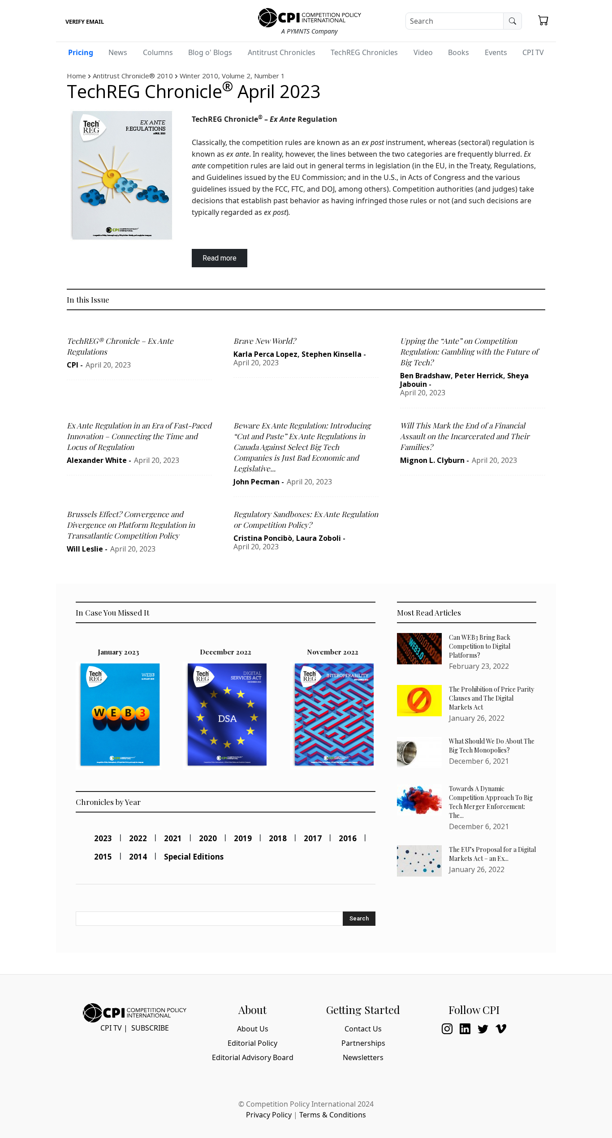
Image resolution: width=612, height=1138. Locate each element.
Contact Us (363, 1029)
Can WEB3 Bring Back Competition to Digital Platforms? (479, 646)
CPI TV (533, 52)
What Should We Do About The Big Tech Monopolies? (491, 745)
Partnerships (363, 1043)
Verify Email (84, 21)
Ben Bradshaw (425, 376)
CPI (72, 365)
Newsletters (363, 1057)
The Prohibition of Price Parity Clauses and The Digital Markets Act (491, 698)
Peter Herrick (479, 376)
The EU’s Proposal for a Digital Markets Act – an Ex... (492, 854)
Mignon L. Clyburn (432, 460)
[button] (543, 20)
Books (458, 52)
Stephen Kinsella (332, 354)
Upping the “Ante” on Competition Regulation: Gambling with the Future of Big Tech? (469, 351)
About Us (252, 1029)
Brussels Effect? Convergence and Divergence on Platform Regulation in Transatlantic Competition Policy (131, 524)
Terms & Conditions (332, 1115)
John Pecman (256, 482)
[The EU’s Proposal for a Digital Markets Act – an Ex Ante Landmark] (419, 861)
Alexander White (97, 460)
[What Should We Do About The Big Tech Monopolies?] (419, 752)
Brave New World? (264, 341)
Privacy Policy (269, 1115)
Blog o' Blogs (210, 52)
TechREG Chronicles (364, 52)
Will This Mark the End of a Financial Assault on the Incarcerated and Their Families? (465, 436)
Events (496, 52)
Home (76, 75)
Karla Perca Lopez (265, 354)
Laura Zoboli (318, 538)
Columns (158, 52)
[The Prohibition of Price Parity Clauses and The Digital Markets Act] (419, 700)
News (117, 52)
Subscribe (150, 1028)
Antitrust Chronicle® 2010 (133, 75)
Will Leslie (85, 549)
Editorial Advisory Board (252, 1057)
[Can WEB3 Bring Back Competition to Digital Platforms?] (419, 648)
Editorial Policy (252, 1043)
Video (423, 52)
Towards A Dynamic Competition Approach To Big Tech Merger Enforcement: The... (491, 802)
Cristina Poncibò (262, 538)
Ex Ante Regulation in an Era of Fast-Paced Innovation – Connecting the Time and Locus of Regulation (139, 436)
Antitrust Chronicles (281, 52)
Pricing (80, 52)
